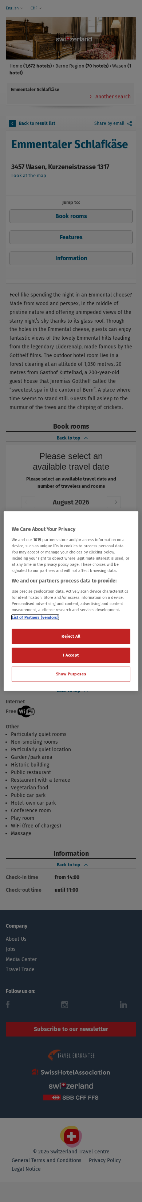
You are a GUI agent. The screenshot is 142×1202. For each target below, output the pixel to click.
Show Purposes (71, 673)
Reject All (71, 636)
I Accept (71, 654)
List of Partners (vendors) (35, 617)
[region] (71, 601)
